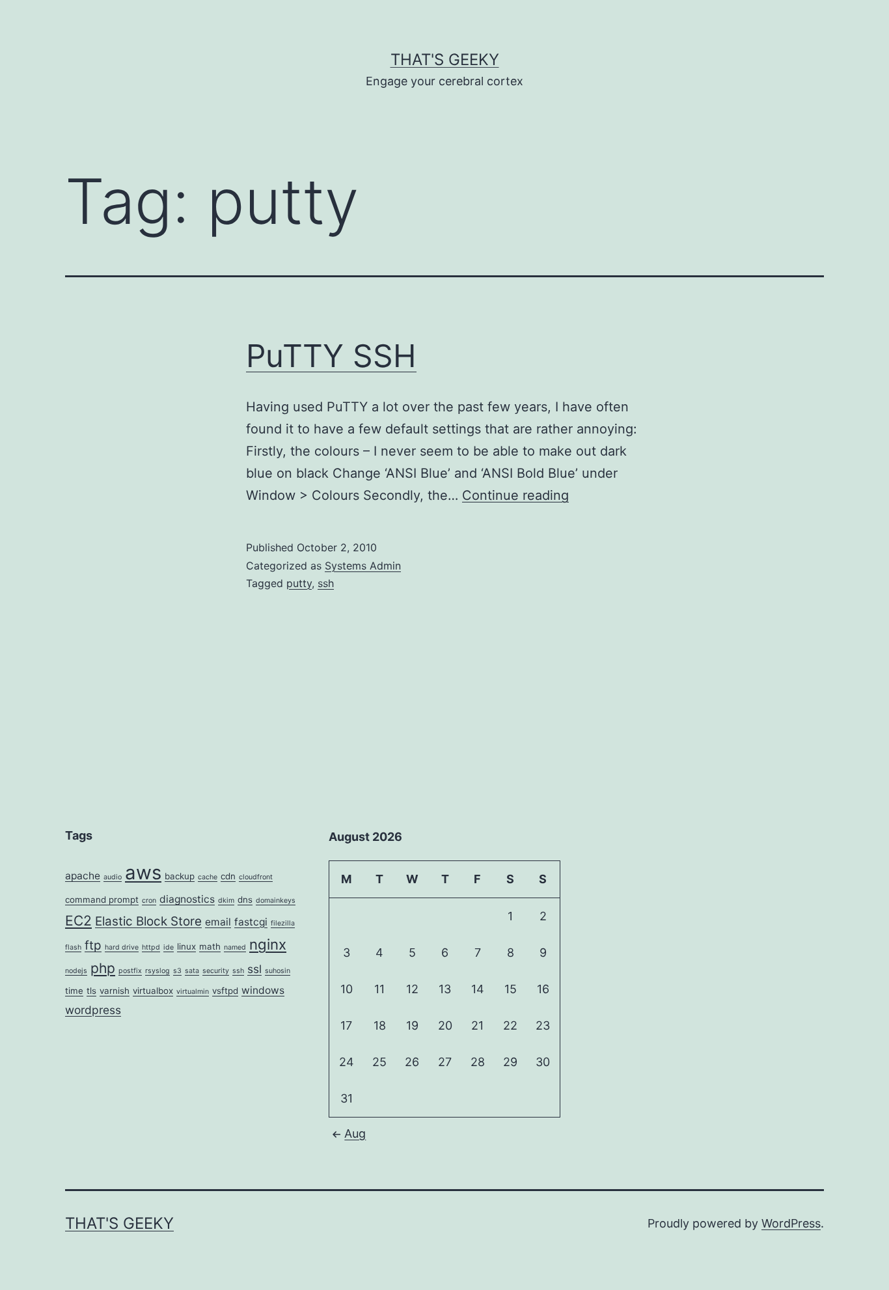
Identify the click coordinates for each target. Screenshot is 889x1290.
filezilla (283, 923)
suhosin (277, 971)
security (215, 971)
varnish (115, 990)
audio (112, 877)
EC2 (78, 921)
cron (149, 900)
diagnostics (187, 899)
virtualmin (192, 991)
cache (207, 877)
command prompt (102, 899)
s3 (177, 971)
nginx (267, 944)
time (74, 990)
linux (186, 946)
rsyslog (157, 971)
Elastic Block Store (148, 921)
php (102, 968)
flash (73, 947)
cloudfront (256, 877)
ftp (93, 945)
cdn (228, 876)
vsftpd (225, 990)
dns (245, 899)
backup (180, 876)
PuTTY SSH (331, 355)
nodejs (76, 971)
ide (168, 947)
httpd (151, 947)
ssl (254, 969)
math (210, 946)
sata (192, 971)
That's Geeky (444, 59)
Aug (355, 1133)
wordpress (93, 1010)
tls (91, 990)
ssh (326, 583)
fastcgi (250, 922)
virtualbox (153, 990)
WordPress (791, 1223)
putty (299, 583)
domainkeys (275, 900)
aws (143, 872)
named (235, 947)
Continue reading (515, 495)
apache (82, 876)
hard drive (122, 947)
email (218, 922)
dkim (226, 900)
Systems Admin (363, 565)
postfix (130, 971)
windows (262, 990)
